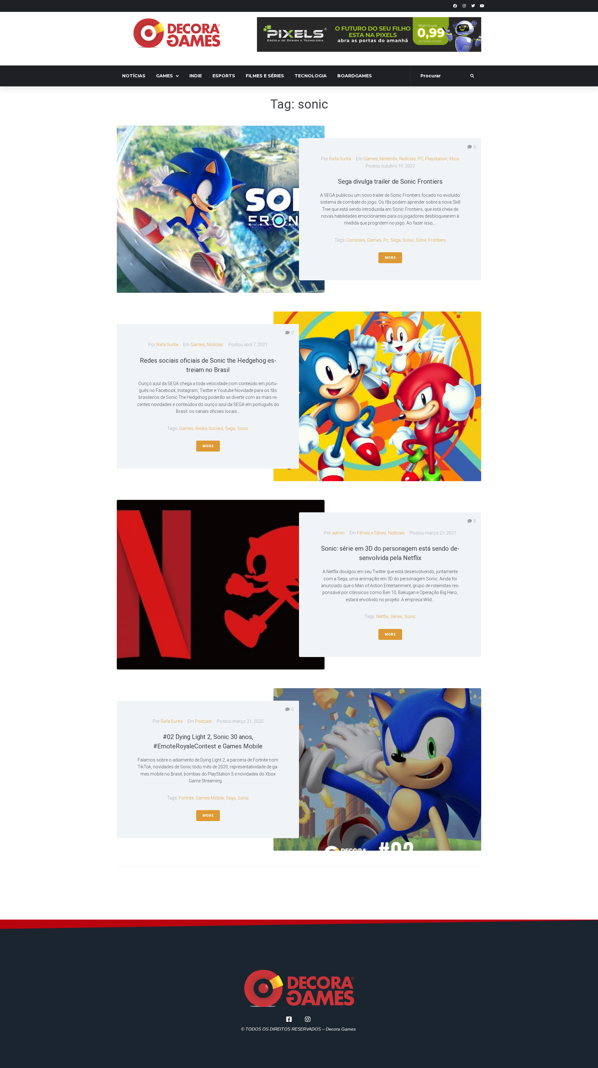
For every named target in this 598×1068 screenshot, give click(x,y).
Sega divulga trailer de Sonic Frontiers (390, 181)
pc (386, 240)
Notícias (407, 158)
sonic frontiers (431, 240)
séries (396, 616)
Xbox (454, 158)
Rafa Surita (340, 158)
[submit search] (472, 76)
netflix (382, 616)
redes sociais (209, 428)
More (390, 258)
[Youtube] (482, 6)
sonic (408, 240)
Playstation (436, 158)
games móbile (210, 797)
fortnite (186, 797)
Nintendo (388, 158)
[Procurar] (441, 76)
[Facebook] (455, 6)
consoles (355, 240)
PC (420, 158)
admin (338, 532)
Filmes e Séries (371, 532)
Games (370, 158)
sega (396, 240)
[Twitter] (473, 6)
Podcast (203, 721)
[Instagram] (464, 6)
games (374, 240)
